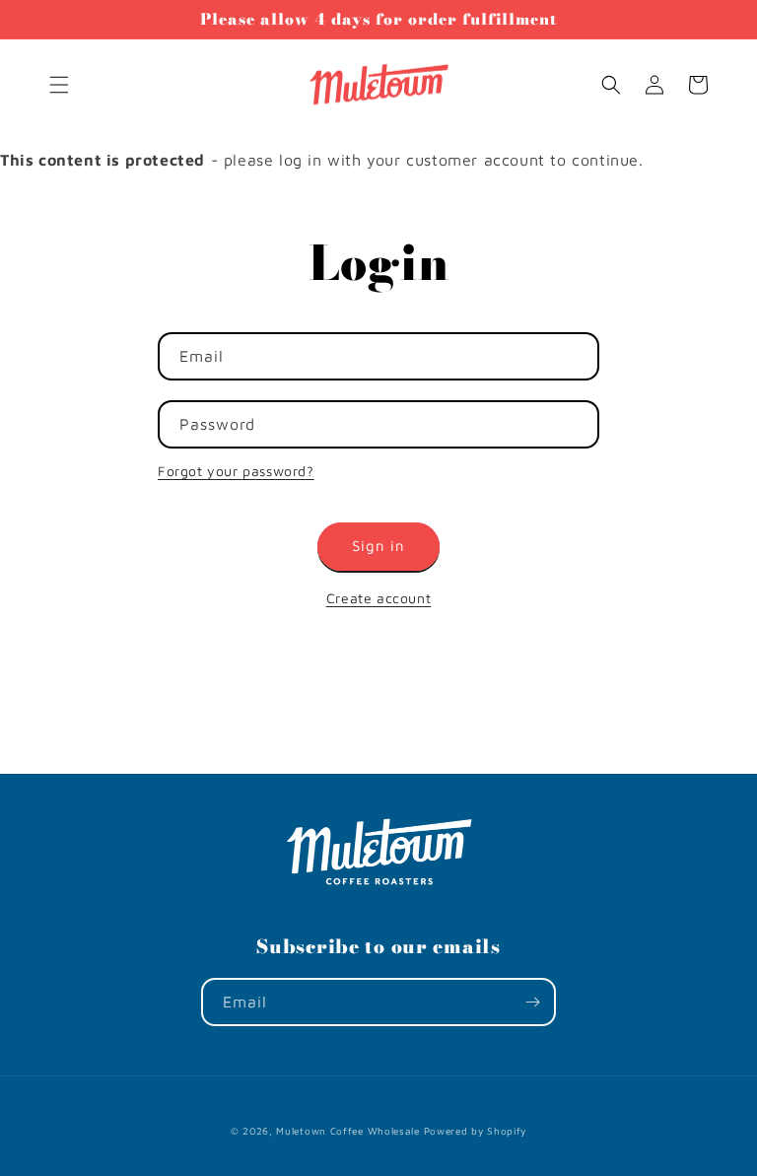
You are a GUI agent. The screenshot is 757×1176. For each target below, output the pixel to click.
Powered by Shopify (475, 1131)
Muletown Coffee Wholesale (348, 1131)
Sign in (378, 545)
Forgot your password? (236, 470)
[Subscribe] (532, 1002)
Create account (378, 597)
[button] (59, 84)
